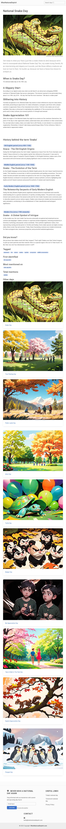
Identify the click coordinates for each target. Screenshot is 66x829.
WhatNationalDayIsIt (9, 3)
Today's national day (52, 795)
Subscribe (12, 807)
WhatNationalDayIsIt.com (39, 826)
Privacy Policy (50, 804)
